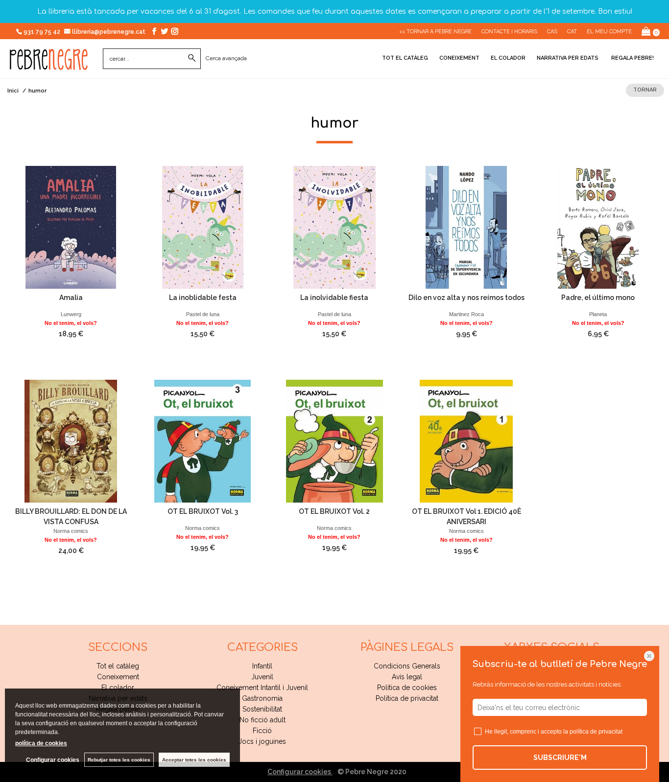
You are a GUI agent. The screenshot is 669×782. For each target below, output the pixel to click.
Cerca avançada (226, 58)
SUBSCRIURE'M (560, 757)
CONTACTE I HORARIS (509, 31)
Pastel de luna (202, 314)
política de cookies (41, 743)
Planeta (598, 314)
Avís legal (407, 677)
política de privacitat (596, 731)
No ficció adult (262, 720)
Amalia (71, 297)
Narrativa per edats (567, 58)
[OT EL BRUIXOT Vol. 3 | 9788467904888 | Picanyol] (202, 441)
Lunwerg (71, 314)
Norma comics (70, 531)
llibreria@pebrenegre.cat (109, 31)
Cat (572, 31)
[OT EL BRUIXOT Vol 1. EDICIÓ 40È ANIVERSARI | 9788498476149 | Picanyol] (466, 441)
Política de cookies (407, 687)
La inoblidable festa (203, 297)
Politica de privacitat (407, 698)
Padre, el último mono (598, 297)
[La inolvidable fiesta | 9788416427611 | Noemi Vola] (334, 227)
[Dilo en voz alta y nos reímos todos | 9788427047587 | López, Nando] (466, 227)
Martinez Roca (466, 314)
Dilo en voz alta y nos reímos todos (466, 297)
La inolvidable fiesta (334, 297)
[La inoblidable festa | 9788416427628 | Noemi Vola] (202, 227)
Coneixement (459, 58)
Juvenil (262, 677)
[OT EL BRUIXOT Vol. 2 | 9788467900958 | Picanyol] (334, 441)
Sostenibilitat (262, 709)
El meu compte (609, 31)
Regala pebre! (632, 58)
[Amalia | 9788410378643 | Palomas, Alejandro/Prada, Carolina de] (71, 227)
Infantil (262, 666)
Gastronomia (262, 698)
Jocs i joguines (262, 741)
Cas (552, 31)
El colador (508, 58)
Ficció (262, 731)
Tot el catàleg (405, 58)
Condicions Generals (407, 666)
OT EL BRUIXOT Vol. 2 (334, 511)
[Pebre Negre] (49, 64)
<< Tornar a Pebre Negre (435, 31)
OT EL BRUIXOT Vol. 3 (202, 511)
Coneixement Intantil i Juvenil (262, 687)
